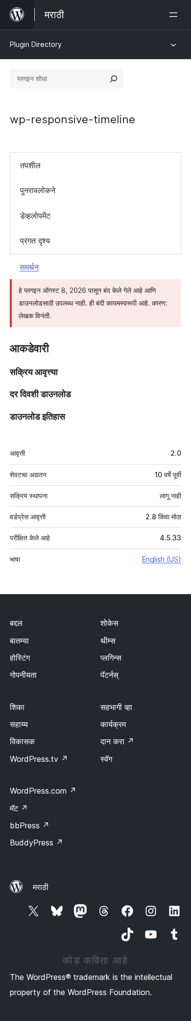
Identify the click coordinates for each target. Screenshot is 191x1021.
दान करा (117, 741)
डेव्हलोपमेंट (35, 216)
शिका (17, 707)
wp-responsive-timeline (72, 119)
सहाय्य (19, 724)
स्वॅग (106, 759)
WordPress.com (43, 791)
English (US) (161, 559)
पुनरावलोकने (37, 190)
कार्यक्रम (113, 724)
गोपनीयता (23, 675)
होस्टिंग (20, 658)
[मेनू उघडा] (175, 14)
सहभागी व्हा (116, 707)
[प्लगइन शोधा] (113, 79)
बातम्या (19, 640)
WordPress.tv (39, 759)
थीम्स (108, 640)
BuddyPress (36, 842)
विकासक (22, 741)
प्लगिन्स (110, 658)
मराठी (40, 887)
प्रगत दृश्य (35, 240)
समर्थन (29, 267)
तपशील (30, 165)
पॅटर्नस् (109, 675)
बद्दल (16, 623)
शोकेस (109, 623)
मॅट (19, 808)
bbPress (29, 825)
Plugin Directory (36, 44)
